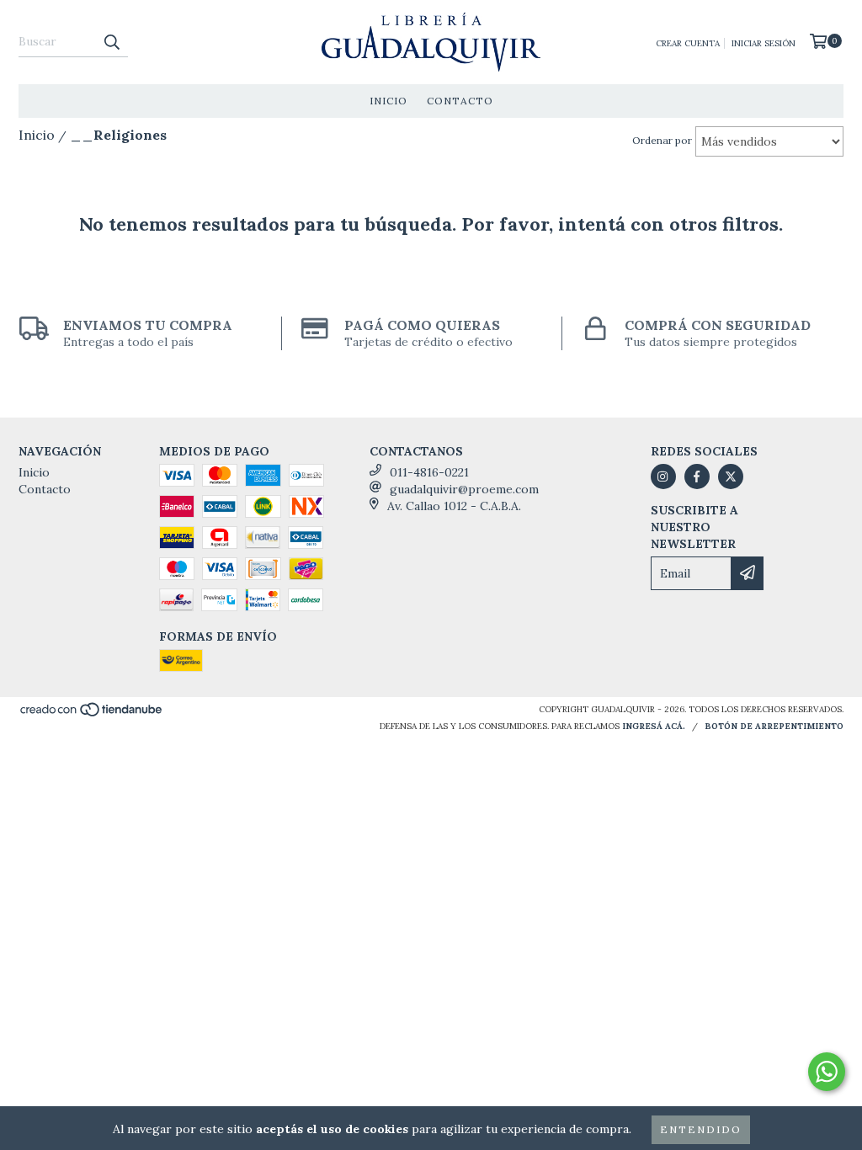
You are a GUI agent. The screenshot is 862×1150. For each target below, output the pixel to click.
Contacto (460, 100)
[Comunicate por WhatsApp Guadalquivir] (826, 1071)
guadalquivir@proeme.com (464, 489)
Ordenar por (662, 140)
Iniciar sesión (763, 43)
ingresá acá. (653, 726)
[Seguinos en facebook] (697, 476)
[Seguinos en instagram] (663, 476)
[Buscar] (111, 42)
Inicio (388, 100)
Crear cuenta (688, 43)
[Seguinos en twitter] (730, 476)
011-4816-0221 (429, 472)
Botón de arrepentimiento (774, 726)
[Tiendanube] (92, 714)
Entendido (701, 1129)
